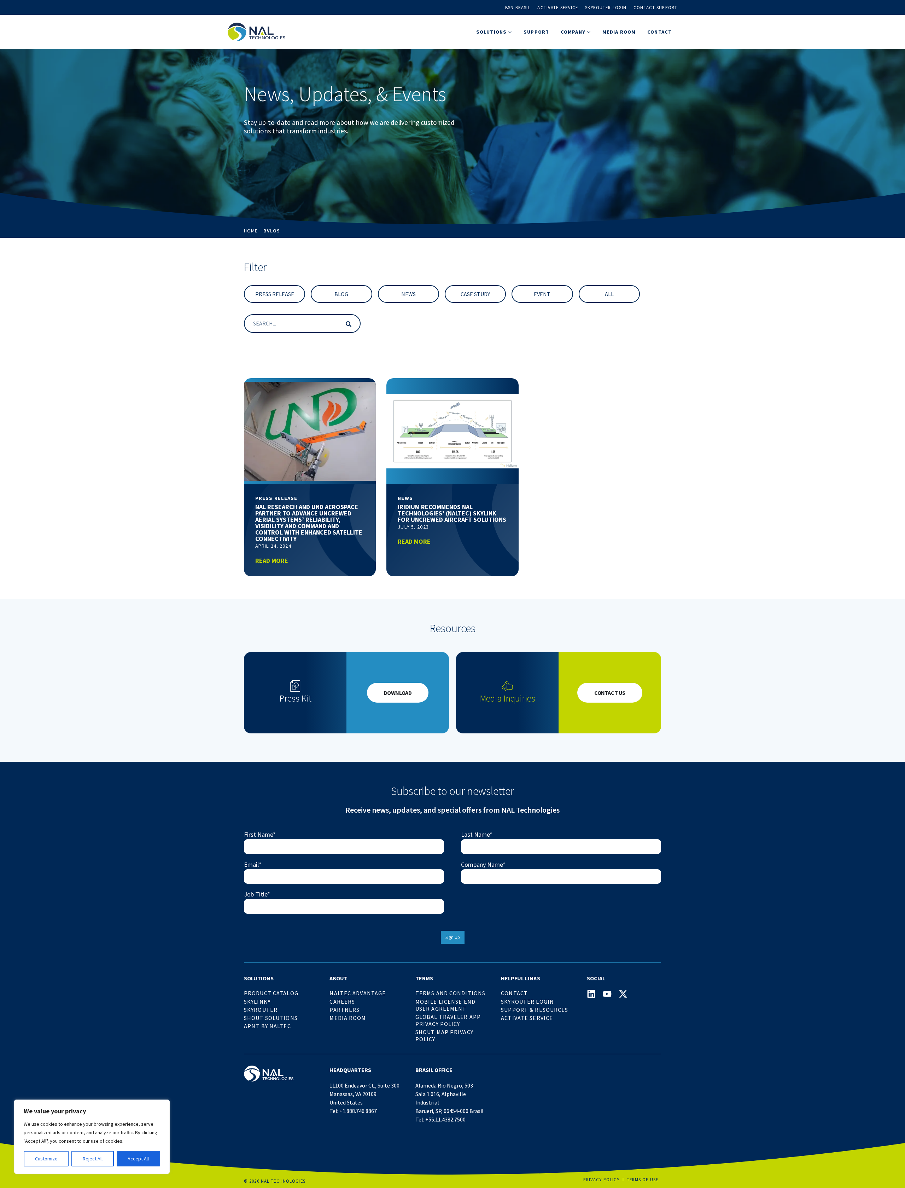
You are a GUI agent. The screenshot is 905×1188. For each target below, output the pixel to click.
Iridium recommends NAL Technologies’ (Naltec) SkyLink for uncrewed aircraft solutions (452, 513)
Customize (46, 1158)
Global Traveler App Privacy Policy (448, 1020)
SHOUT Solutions (271, 1017)
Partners (344, 1009)
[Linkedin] (591, 994)
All (609, 294)
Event (542, 294)
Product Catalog (271, 993)
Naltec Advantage (357, 993)
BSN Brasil (517, 7)
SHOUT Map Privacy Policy (444, 1035)
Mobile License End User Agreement (445, 1005)
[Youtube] (607, 994)
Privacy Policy (601, 1179)
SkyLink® (257, 1001)
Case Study (475, 294)
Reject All (93, 1158)
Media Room (619, 32)
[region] (92, 1137)
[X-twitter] (623, 994)
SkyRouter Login (527, 1001)
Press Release (274, 294)
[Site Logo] (256, 32)
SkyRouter (261, 1009)
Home (251, 230)
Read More (271, 560)
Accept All (138, 1158)
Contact (659, 32)
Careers (342, 1001)
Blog (341, 294)
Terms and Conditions (450, 993)
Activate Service (557, 7)
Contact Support (655, 7)
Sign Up (452, 937)
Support (536, 32)
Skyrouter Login (605, 7)
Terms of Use (642, 1179)
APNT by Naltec (267, 1026)
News (408, 294)
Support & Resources (534, 1009)
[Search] (347, 323)
